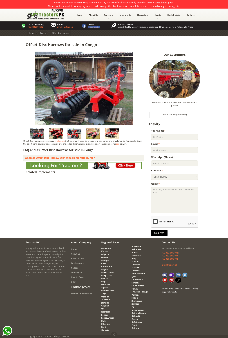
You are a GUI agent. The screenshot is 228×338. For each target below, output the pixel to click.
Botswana (106, 248)
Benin (104, 327)
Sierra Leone (107, 272)
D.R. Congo (137, 322)
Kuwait (135, 261)
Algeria (104, 287)
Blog (73, 281)
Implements (125, 15)
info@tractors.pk (65, 26)
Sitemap (195, 289)
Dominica (136, 255)
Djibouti (136, 316)
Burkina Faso (107, 290)
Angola (104, 269)
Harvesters (142, 15)
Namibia (105, 311)
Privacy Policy (167, 289)
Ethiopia (105, 323)
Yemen (135, 294)
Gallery (74, 267)
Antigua (105, 260)
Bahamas (136, 249)
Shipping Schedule (169, 292)
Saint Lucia (137, 279)
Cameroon (106, 266)
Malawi (135, 267)
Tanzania (105, 299)
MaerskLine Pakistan (81, 293)
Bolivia (135, 252)
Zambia (135, 303)
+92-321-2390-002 (170, 258)
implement (60, 140)
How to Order (78, 277)
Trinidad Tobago (140, 291)
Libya (104, 281)
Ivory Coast (106, 275)
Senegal (105, 314)
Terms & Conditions (182, 289)
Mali (103, 321)
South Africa (138, 285)
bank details (161, 2)
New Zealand (138, 273)
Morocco (105, 284)
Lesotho (136, 270)
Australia (136, 246)
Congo (135, 319)
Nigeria (105, 254)
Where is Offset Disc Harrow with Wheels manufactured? (60, 158)
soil (117, 143)
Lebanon (136, 264)
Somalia (136, 282)
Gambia (105, 330)
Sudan (135, 297)
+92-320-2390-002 (170, 252)
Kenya (104, 251)
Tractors (108, 15)
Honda (157, 15)
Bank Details (173, 15)
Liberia (104, 278)
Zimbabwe (137, 300)
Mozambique (138, 309)
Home (79, 15)
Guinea (135, 328)
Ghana (104, 257)
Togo (103, 293)
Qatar (134, 276)
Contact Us (76, 272)
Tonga (135, 288)
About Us (93, 15)
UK (102, 308)
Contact (190, 15)
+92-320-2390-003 (170, 255)
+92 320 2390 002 (35, 26)
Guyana (105, 305)
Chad (103, 263)
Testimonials (77, 263)
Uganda (105, 296)
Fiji (133, 307)
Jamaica (105, 302)
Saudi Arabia (107, 317)
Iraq (134, 258)
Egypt (134, 325)
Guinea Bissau (139, 313)
